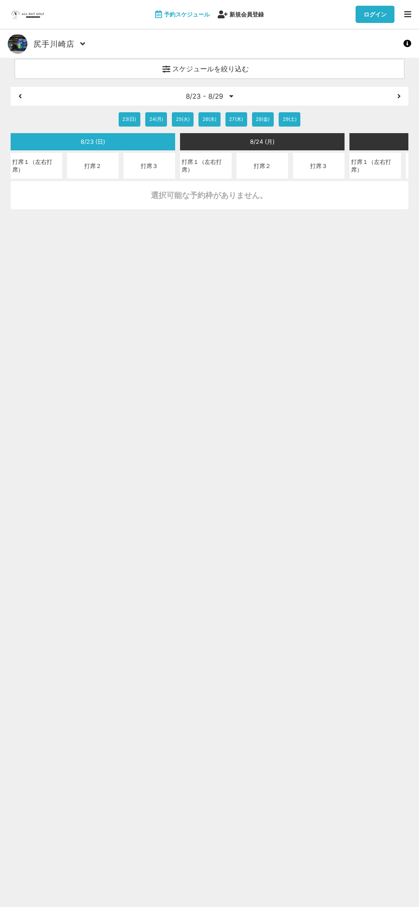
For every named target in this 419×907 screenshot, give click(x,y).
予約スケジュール (187, 14)
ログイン (375, 14)
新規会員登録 (247, 14)
